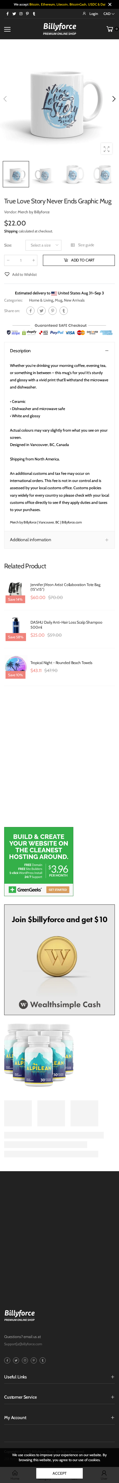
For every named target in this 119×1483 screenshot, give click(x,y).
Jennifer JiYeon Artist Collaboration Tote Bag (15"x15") (65, 587)
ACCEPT (59, 1473)
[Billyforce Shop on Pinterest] (27, 13)
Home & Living (41, 300)
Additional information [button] (30, 540)
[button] (113, 99)
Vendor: (11, 211)
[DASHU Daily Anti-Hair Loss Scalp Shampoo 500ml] (16, 629)
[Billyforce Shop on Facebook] (7, 13)
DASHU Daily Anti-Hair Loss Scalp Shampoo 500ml (66, 625)
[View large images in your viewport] (106, 148)
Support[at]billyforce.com (23, 1344)
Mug (58, 300)
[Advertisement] (59, 759)
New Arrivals (74, 300)
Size (8, 245)
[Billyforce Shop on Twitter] (14, 13)
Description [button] (20, 350)
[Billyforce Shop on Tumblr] (34, 13)
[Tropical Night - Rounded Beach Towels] (16, 667)
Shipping (11, 231)
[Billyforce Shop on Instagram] (21, 13)
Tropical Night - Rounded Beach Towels (61, 662)
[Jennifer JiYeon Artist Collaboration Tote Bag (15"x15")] (16, 591)
